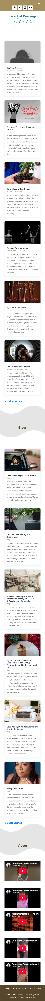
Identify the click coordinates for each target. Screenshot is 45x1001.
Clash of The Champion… (18, 248)
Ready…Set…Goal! (15, 788)
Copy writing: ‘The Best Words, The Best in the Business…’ (22, 728)
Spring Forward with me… (18, 189)
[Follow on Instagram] (25, 7)
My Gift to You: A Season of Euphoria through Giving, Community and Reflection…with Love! (22, 664)
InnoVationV (21, 988)
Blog (8, 478)
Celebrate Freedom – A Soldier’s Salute (21, 128)
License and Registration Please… (22, 475)
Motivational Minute (14, 70)
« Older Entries (13, 401)
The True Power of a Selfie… (19, 366)
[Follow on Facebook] (20, 7)
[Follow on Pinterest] (14, 7)
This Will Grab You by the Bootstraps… (18, 535)
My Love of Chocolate (16, 307)
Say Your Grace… (14, 68)
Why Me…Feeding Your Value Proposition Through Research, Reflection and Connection (21, 598)
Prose (25, 251)
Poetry (9, 132)
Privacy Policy (35, 988)
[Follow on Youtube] (30, 7)
